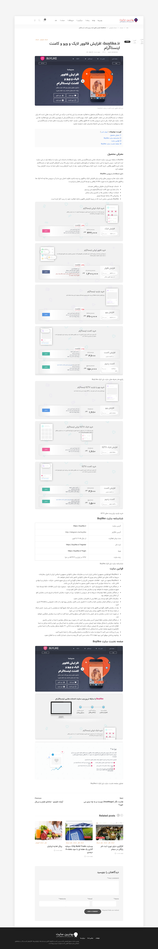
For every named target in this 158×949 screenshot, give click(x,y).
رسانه (88, 20)
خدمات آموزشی (39, 842)
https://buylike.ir (79, 526)
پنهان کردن (104, 132)
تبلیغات (98, 938)
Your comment (113, 878)
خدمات (63, 20)
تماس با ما (90, 938)
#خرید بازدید (134, 41)
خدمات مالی (111, 842)
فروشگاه (71, 20)
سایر (45, 842)
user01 (109, 52)
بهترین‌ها (100, 20)
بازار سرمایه (99, 842)
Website (62, 899)
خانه (56, 20)
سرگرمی (79, 20)
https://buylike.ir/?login (77, 551)
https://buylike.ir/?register (76, 544)
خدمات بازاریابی (113, 28)
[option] (109, 837)
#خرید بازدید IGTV (141, 41)
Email (90, 899)
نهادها (93, 20)
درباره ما (82, 938)
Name (116, 899)
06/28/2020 (115, 52)
